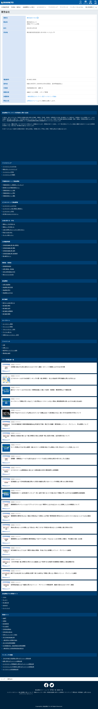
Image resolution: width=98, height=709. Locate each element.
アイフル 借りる (7, 332)
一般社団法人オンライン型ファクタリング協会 (41, 96)
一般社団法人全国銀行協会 (10, 640)
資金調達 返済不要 (8, 287)
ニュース (46, 690)
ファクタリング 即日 (8, 172)
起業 (4, 345)
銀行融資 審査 (6, 305)
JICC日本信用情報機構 (9, 643)
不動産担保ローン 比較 (9, 190)
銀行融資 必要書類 (8, 311)
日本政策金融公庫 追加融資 (10, 253)
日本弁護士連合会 (7, 632)
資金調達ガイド (39, 690)
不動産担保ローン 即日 (9, 193)
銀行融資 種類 (6, 314)
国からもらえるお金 (8, 274)
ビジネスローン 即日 (8, 211)
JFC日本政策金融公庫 (9, 637)
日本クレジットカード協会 (10, 634)
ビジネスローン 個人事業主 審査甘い (13, 208)
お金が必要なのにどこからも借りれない (13, 229)
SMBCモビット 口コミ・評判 (11, 335)
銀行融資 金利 (6, 308)
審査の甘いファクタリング (10, 169)
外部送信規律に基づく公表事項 (55, 692)
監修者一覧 (60, 690)
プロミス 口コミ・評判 (9, 329)
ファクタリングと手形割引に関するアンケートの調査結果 (18, 666)
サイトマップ (68, 692)
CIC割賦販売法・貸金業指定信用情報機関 (14, 645)
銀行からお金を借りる (9, 303)
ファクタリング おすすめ (9, 166)
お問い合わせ (87, 692)
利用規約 (80, 692)
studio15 (5, 605)
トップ (3, 679)
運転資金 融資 (6, 353)
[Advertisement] (49, 147)
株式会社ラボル (32, 18)
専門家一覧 (53, 690)
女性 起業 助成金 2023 (9, 272)
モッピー (5, 600)
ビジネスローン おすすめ (9, 206)
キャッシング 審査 (8, 326)
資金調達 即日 (6, 290)
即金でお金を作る (7, 232)
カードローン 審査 (8, 324)
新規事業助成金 (7, 266)
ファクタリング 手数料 (9, 174)
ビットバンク (6, 608)
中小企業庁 (6, 626)
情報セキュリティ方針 (40, 692)
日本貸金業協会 (7, 629)
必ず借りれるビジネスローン (10, 214)
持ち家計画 (6, 602)
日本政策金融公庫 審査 (9, 248)
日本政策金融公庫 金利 (9, 250)
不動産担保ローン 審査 (9, 196)
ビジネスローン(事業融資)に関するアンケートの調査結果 (18, 664)
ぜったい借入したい (8, 235)
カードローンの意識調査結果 (10, 669)
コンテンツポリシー (12, 692)
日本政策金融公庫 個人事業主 (11, 245)
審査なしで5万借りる (8, 227)
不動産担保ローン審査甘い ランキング (13, 185)
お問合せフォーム (32, 101)
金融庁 (4, 618)
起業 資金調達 (6, 284)
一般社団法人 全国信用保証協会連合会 (13, 648)
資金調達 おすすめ (8, 293)
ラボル (4, 597)
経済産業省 (6, 623)
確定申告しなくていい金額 (10, 350)
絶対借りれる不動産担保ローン (11, 187)
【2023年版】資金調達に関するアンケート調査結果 (17, 658)
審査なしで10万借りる (9, 224)
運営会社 (75, 692)
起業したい (6, 347)
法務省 (4, 621)
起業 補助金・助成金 (8, 269)
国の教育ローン (7, 256)
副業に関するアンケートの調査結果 (12, 661)
